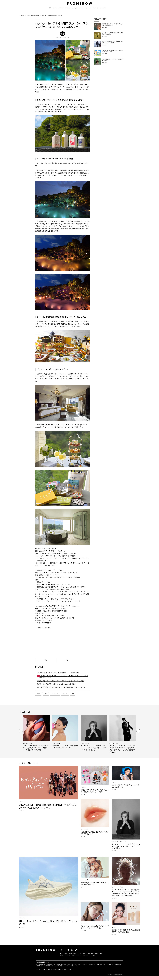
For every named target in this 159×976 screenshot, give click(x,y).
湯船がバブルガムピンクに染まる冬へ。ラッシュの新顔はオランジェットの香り (61, 687)
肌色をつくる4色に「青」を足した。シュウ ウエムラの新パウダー (57, 684)
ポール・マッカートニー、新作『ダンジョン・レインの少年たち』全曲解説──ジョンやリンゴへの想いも (93, 748)
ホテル (45, 694)
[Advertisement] (62, 643)
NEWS (55, 8)
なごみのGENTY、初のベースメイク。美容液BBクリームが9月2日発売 (58, 673)
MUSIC (81, 8)
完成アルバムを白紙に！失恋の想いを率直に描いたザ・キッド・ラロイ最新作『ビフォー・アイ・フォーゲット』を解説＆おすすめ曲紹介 (122, 749)
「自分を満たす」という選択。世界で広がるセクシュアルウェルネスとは (65, 747)
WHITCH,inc (112, 974)
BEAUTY (67, 8)
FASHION (61, 8)
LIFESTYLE (103, 8)
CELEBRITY (88, 8)
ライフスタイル (55, 694)
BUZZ (101, 953)
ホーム (20, 15)
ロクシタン (65, 694)
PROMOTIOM (27, 743)
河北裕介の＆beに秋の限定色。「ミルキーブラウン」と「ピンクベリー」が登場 (60, 681)
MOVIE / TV (75, 8)
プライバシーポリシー (76, 955)
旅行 (73, 694)
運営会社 (61, 955)
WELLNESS (95, 8)
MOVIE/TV (75, 953)
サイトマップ (92, 955)
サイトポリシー (68, 955)
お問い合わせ (85, 955)
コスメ (38, 694)
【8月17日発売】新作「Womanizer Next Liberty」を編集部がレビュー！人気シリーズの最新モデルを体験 (62, 677)
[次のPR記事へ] (138, 731)
